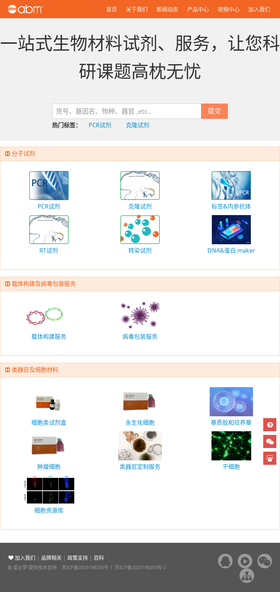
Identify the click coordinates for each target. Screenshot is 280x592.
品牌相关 (51, 557)
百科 (99, 557)
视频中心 (229, 9)
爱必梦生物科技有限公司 (35, 9)
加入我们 (259, 9)
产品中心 (198, 9)
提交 (214, 110)
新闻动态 (167, 9)
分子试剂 (23, 153)
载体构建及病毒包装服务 (44, 284)
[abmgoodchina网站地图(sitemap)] (247, 575)
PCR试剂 (100, 125)
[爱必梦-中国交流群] (225, 561)
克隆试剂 (137, 125)
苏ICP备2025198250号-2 (140, 567)
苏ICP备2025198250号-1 (87, 567)
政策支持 (77, 557)
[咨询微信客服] (269, 441)
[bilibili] (269, 458)
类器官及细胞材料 (35, 370)
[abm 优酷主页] (245, 561)
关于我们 (137, 9)
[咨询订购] (269, 424)
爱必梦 (20, 567)
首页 (111, 9)
